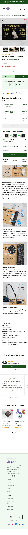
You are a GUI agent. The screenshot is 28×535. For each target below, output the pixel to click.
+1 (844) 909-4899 (11, 471)
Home (1, 15)
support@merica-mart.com (13, 473)
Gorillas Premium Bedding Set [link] (15, 3)
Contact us (9, 482)
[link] (4, 4)
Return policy (10, 506)
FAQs (8, 488)
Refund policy (10, 509)
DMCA (8, 491)
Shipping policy (10, 503)
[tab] (10, 397)
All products (7, 15)
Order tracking (10, 485)
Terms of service (11, 501)
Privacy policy (10, 498)
